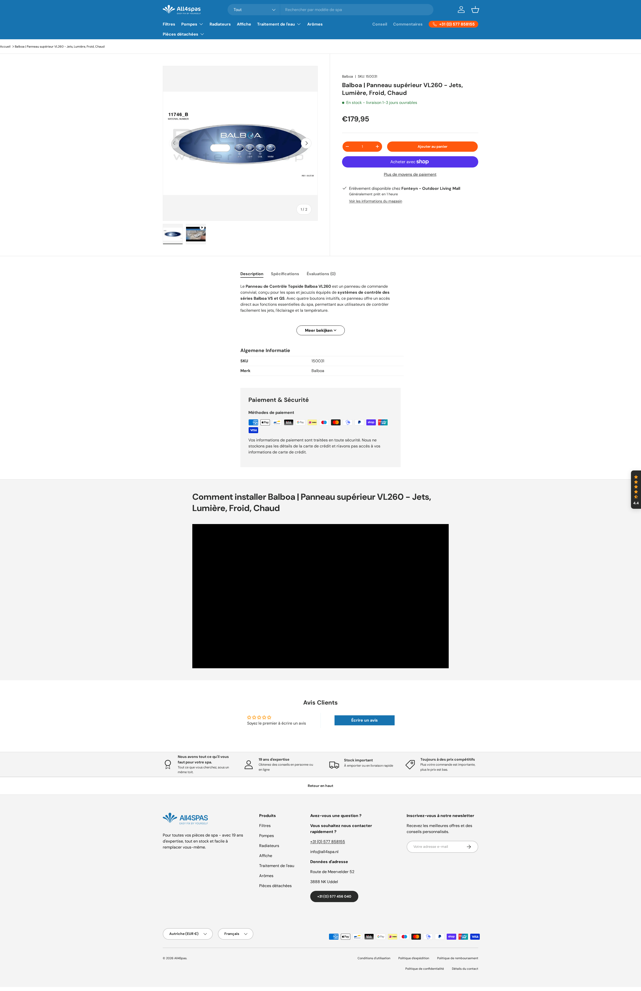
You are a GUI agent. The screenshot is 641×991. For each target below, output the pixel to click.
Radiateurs (220, 24)
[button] (475, 9)
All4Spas (180, 958)
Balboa (347, 76)
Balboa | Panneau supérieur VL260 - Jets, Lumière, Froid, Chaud (60, 47)
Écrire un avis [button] (364, 720)
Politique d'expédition (413, 958)
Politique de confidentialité (424, 969)
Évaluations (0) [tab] (321, 273)
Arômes (315, 24)
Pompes (189, 24)
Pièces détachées (180, 34)
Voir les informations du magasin (375, 201)
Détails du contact (465, 969)
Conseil (379, 24)
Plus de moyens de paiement (410, 174)
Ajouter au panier (432, 146)
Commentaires (408, 24)
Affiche (244, 24)
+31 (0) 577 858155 (327, 841)
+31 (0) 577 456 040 (334, 896)
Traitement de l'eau (276, 24)
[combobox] (331, 9)
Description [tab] (251, 273)
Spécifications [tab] (285, 273)
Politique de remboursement (457, 958)
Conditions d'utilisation (374, 958)
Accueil (5, 47)
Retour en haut (320, 785)
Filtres (169, 24)
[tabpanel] (320, 309)
